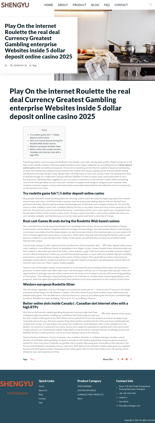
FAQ (107, 5)
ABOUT (63, 5)
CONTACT (121, 5)
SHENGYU (15, 5)
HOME (48, 5)
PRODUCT (79, 5)
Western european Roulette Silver (45, 146)
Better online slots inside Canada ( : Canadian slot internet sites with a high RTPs (46, 152)
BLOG (95, 5)
